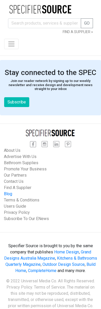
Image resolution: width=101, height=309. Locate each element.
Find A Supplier (17, 187)
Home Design (66, 252)
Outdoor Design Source (63, 264)
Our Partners (15, 175)
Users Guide (15, 206)
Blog (8, 193)
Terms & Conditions (21, 200)
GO (87, 23)
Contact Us (14, 181)
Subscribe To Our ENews (26, 218)
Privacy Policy (17, 212)
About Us (12, 150)
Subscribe (17, 102)
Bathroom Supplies (21, 162)
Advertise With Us (20, 156)
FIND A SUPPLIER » (78, 32)
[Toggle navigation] (11, 44)
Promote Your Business (25, 169)
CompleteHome (42, 270)
